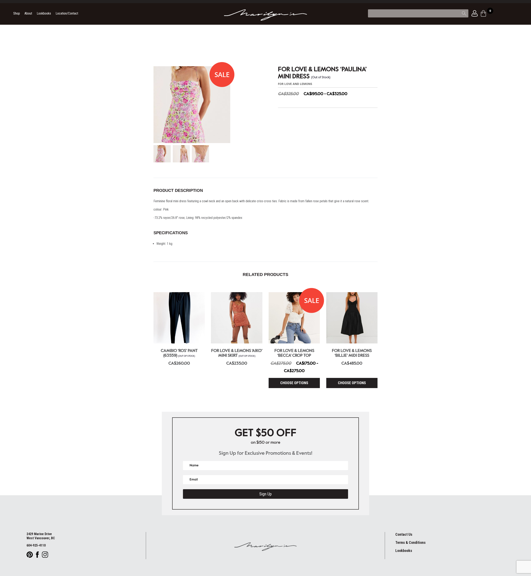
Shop (16, 13)
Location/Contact (67, 13)
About (28, 13)
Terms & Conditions (410, 542)
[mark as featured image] (162, 154)
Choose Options (294, 383)
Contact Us (403, 534)
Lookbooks (44, 13)
